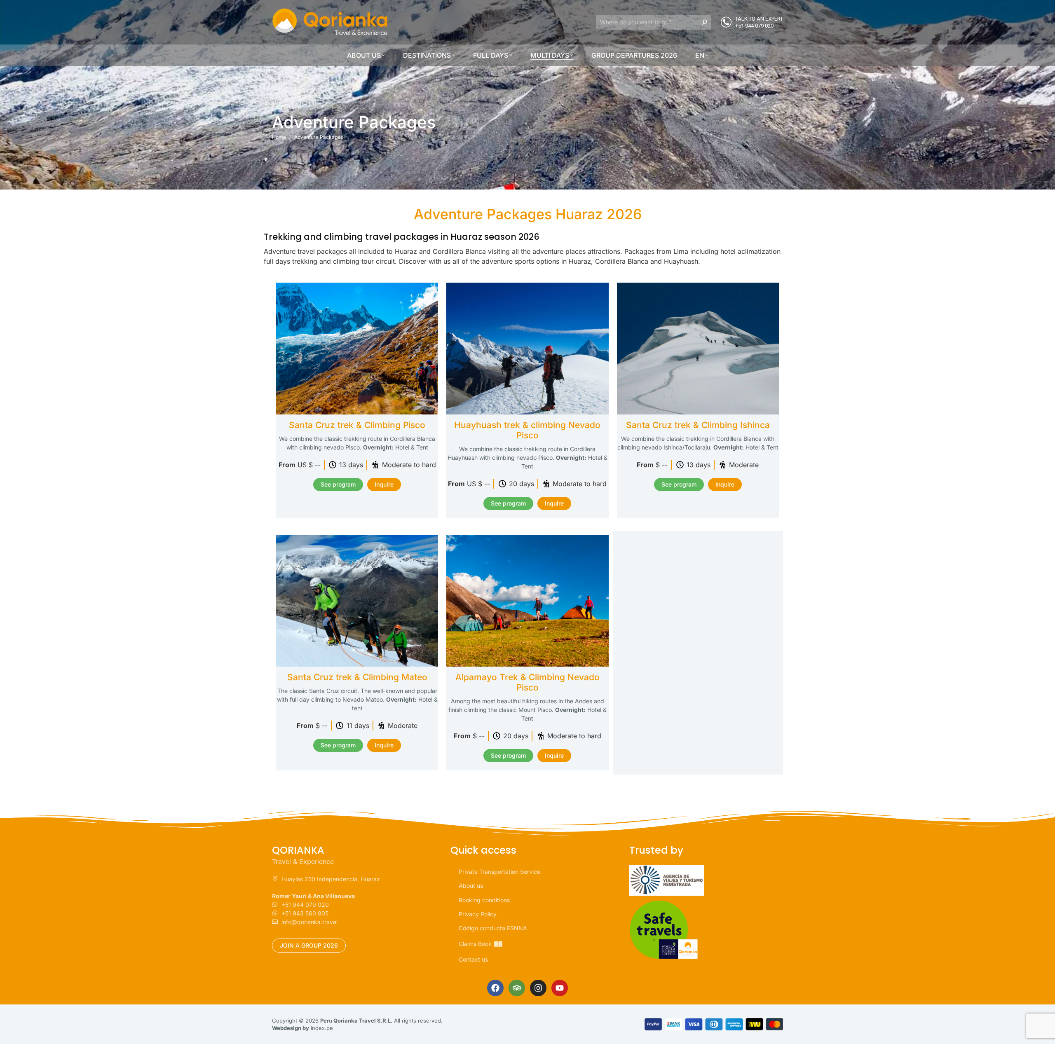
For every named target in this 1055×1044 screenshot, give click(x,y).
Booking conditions (484, 900)
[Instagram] (538, 988)
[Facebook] (495, 988)
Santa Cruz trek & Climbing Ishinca (698, 425)
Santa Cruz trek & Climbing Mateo (357, 677)
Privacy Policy (478, 914)
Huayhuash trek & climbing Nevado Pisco (527, 430)
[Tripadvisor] (517, 988)
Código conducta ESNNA (493, 928)
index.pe (322, 1028)
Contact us (473, 959)
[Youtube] (559, 988)
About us (471, 885)
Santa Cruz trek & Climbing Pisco (357, 425)
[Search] (704, 22)
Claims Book (475, 943)
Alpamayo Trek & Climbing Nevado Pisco (527, 682)
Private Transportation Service (499, 871)
